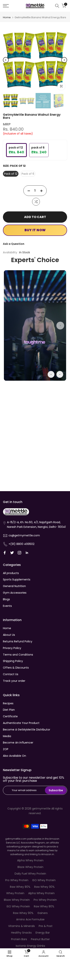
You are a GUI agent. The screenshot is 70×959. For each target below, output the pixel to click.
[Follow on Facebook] (4, 552)
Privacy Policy (12, 648)
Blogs (6, 599)
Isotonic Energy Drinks (30, 946)
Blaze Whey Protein (30, 867)
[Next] (64, 60)
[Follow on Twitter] (12, 552)
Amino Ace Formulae (30, 919)
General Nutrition (14, 586)
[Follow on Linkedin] (27, 552)
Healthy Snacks (21, 933)
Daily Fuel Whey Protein (30, 874)
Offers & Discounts (16, 668)
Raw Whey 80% (20, 887)
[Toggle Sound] (59, 374)
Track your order (14, 681)
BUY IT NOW (35, 230)
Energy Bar (43, 933)
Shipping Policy (13, 661)
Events (7, 606)
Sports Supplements (16, 579)
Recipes (8, 703)
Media (7, 736)
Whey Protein (15, 893)
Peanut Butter (40, 939)
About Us (9, 635)
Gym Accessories (14, 593)
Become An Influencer (18, 742)
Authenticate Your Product (21, 723)
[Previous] (6, 60)
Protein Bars (19, 939)
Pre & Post (45, 926)
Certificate (10, 716)
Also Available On (14, 756)
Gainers (42, 913)
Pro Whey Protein (16, 880)
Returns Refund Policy (17, 641)
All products (11, 573)
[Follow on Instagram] (19, 552)
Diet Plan (9, 710)
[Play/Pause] (51, 374)
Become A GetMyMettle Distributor (26, 729)
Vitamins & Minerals (21, 926)
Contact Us (10, 674)
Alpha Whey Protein (30, 860)
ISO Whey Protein (44, 880)
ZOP (5, 749)
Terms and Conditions (18, 655)
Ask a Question (13, 244)
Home (7, 17)
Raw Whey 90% (44, 887)
